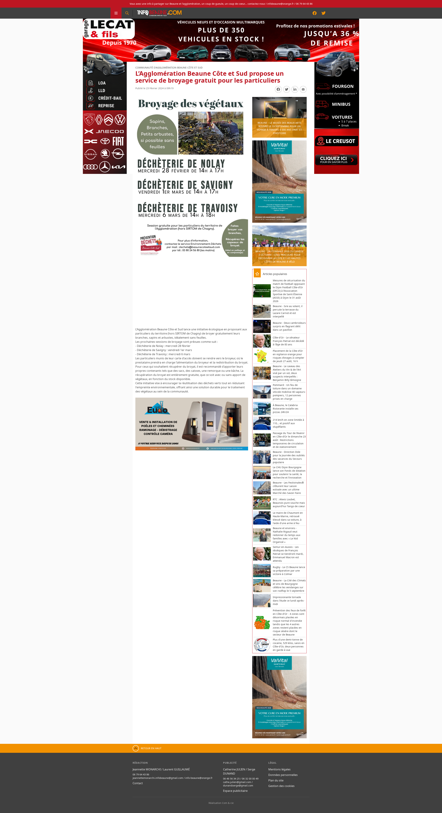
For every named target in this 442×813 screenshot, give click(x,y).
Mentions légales (279, 769)
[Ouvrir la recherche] (127, 13)
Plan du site (276, 780)
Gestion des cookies (281, 786)
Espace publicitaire (235, 791)
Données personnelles (283, 775)
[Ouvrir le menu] (116, 13)
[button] (141, 424)
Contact (138, 783)
